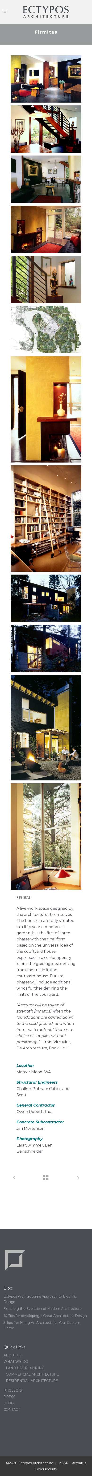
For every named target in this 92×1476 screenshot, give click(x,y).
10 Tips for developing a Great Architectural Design (45, 1316)
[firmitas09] (46, 648)
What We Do (16, 1361)
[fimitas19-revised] (46, 727)
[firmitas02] (46, 129)
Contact (12, 1409)
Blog (9, 1403)
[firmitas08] (46, 329)
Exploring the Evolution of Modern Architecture (43, 1309)
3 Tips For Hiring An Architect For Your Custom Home (42, 1325)
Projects (13, 1390)
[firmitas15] (46, 518)
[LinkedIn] (10, 1429)
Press (9, 1397)
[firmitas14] (46, 229)
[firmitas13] (46, 279)
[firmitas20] (46, 179)
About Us (12, 1355)
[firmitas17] (46, 598)
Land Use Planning (25, 1368)
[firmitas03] (46, 79)
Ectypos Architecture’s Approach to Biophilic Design (40, 1299)
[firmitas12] (46, 409)
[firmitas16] (46, 836)
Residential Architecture (32, 1381)
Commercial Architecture (32, 1374)
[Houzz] (5, 1429)
